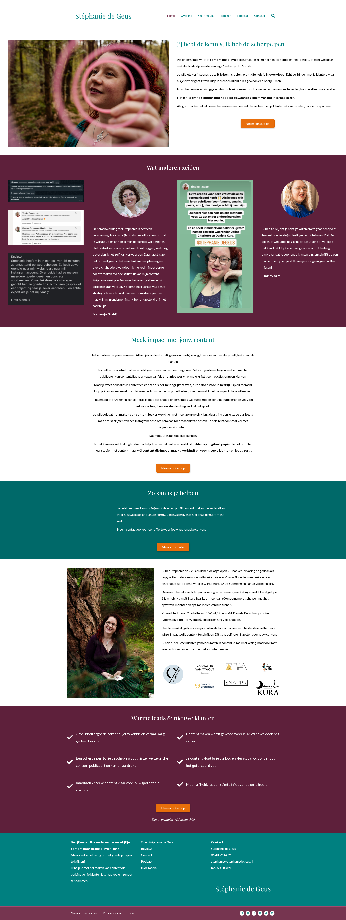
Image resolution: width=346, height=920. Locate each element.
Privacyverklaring (112, 912)
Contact (259, 15)
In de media (149, 868)
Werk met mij (206, 15)
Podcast (242, 15)
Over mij (186, 15)
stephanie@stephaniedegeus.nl (232, 861)
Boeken (226, 15)
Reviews (146, 848)
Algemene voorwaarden (84, 912)
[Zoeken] (271, 15)
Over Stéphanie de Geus (157, 842)
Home (171, 15)
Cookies (132, 912)
